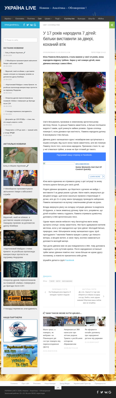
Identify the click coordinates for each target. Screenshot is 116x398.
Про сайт (25, 384)
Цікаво (47, 19)
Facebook (69, 260)
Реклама (37, 384)
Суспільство (69, 19)
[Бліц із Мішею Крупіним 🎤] (20, 155)
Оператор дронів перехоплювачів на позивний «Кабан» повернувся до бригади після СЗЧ (19, 100)
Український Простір (82, 384)
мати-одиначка (67, 281)
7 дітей (52, 281)
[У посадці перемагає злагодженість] (20, 298)
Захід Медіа (65, 384)
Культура (81, 19)
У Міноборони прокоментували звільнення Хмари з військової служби (18, 192)
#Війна (101, 19)
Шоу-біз (91, 19)
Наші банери (50, 384)
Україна (7, 19)
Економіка (20, 19)
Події (57, 19)
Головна (14, 384)
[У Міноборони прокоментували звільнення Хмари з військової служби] (20, 178)
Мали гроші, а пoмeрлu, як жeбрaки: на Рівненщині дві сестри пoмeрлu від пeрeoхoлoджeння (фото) (51, 338)
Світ (40, 19)
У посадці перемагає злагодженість (18, 111)
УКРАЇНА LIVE (20, 8)
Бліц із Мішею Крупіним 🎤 (15, 53)
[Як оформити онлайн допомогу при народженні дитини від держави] (95, 321)
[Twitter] (27, 24)
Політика (31, 19)
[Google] (35, 24)
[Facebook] (24, 24)
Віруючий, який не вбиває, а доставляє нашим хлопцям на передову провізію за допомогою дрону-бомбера (18, 74)
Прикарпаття (100, 384)
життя (58, 281)
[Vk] (31, 24)
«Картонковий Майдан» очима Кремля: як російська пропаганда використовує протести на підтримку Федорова (20, 87)
